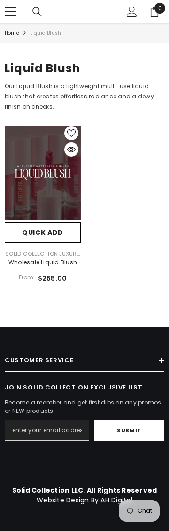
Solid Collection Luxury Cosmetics (42, 256)
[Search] (37, 11)
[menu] (10, 11)
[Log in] (132, 12)
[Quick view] (71, 149)
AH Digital (116, 500)
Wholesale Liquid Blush (42, 262)
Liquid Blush (45, 33)
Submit (129, 430)
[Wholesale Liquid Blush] (43, 173)
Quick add (42, 232)
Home (12, 33)
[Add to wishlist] (71, 133)
